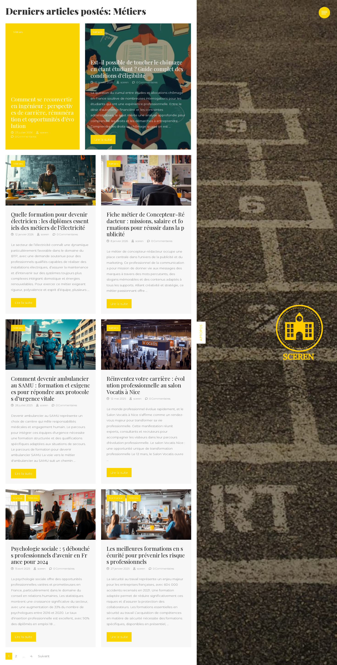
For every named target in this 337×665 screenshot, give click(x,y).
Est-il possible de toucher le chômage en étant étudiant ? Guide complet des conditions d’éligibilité (137, 68)
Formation (116, 498)
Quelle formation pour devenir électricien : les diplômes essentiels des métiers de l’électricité (49, 221)
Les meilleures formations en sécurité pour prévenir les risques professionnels (146, 555)
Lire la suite (105, 139)
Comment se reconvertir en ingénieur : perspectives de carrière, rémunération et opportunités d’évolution (42, 112)
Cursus (17, 498)
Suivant (44, 656)
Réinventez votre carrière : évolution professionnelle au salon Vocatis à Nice (146, 385)
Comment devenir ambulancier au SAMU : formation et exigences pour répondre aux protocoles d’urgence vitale (50, 388)
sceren (43, 132)
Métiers (18, 32)
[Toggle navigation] (324, 12)
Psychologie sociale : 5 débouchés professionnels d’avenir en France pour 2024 (50, 555)
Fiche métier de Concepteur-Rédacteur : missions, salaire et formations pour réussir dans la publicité (146, 224)
